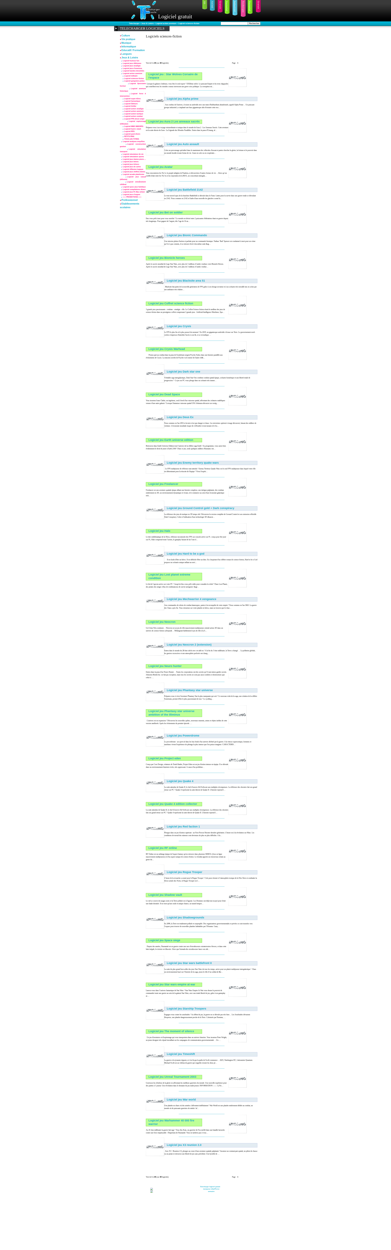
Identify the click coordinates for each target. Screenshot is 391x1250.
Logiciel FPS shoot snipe (134, 119)
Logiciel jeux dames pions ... (134, 159)
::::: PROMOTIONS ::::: (132, 197)
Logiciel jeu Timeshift (181, 1054)
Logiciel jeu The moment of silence (171, 1031)
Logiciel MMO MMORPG (133, 126)
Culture (125, 35)
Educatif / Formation (133, 50)
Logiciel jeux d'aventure (132, 68)
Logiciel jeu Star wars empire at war (171, 984)
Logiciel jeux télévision (132, 63)
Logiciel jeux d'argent (131, 194)
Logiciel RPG (129, 131)
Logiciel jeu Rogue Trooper (184, 872)
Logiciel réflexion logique (133, 169)
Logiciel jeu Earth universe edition (170, 439)
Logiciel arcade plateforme (133, 174)
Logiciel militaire (130, 76)
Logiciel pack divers (132, 134)
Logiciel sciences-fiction (188, 23)
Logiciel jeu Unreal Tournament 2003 (172, 1076)
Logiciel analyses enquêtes (134, 141)
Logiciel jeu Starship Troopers (186, 1008)
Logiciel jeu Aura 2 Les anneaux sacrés (174, 121)
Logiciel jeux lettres (131, 161)
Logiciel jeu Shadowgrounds (185, 917)
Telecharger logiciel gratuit (210, 1186)
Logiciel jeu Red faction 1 (183, 826)
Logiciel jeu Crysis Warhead (166, 349)
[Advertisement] (201, 48)
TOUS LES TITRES (131, 139)
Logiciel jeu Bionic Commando (187, 235)
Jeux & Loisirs (147, 23)
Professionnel (129, 200)
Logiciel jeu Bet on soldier (165, 212)
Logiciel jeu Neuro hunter (165, 666)
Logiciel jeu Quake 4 (180, 781)
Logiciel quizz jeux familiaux (134, 187)
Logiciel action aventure (166, 23)
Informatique (128, 46)
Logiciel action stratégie (134, 109)
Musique (126, 43)
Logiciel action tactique (133, 114)
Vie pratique (128, 39)
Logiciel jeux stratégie (132, 66)
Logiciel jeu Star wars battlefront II (189, 963)
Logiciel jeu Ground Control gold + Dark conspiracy (200, 508)
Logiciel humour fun (131, 61)
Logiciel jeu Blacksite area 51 (186, 280)
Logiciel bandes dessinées (133, 71)
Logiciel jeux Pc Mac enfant (134, 192)
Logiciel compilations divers (134, 189)
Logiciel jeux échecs (131, 164)
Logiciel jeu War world (181, 1099)
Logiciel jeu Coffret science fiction (170, 303)
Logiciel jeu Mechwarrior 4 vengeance (191, 599)
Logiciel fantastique (132, 101)
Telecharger (134, 23)
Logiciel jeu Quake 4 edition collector (172, 803)
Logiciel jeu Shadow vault (165, 894)
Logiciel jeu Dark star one (183, 371)
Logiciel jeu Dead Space (164, 394)
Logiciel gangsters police (134, 81)
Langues (126, 54)
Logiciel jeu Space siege (164, 940)
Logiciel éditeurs (131, 104)
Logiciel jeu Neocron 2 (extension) (189, 644)
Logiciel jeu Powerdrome (183, 735)
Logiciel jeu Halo (159, 530)
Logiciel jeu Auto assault (183, 144)
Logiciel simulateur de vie (133, 154)
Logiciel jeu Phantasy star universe (190, 690)
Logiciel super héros (132, 99)
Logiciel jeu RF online (162, 847)
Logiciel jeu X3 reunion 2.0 (184, 1145)
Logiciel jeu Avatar (160, 166)
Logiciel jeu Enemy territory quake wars (193, 462)
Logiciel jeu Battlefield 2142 (185, 189)
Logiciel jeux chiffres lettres (134, 172)
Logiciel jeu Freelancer (163, 484)
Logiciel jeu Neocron (161, 621)
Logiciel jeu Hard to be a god (185, 553)
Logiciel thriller (130, 106)
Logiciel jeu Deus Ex (180, 417)
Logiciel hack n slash (132, 129)
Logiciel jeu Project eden (164, 758)
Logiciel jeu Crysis (179, 326)
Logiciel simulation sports (133, 156)
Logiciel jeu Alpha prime (182, 98)
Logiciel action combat (133, 116)
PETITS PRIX (129, 136)
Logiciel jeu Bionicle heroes (166, 257)
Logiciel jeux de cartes (132, 167)
